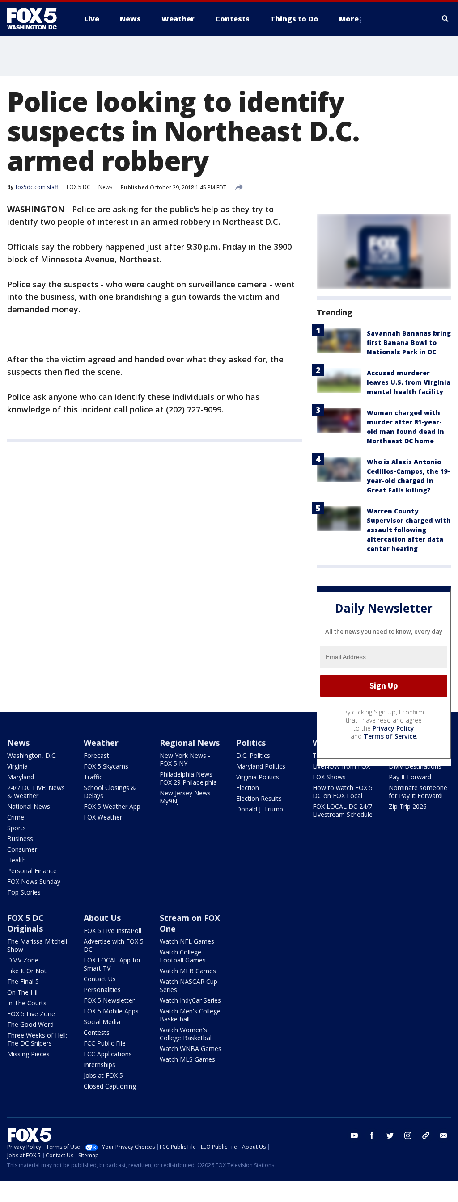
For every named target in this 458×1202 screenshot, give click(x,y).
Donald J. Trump (259, 809)
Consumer (22, 849)
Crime (15, 817)
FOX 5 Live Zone (31, 1013)
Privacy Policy (393, 728)
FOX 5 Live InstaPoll (112, 930)
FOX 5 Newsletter (109, 1000)
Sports (16, 828)
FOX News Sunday (33, 881)
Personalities (102, 989)
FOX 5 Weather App (112, 806)
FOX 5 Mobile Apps (111, 1011)
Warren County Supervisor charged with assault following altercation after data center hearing (409, 530)
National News (28, 806)
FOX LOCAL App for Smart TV (112, 964)
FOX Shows (329, 777)
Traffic (93, 777)
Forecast (96, 755)
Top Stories (24, 892)
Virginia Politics (257, 777)
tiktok (426, 1135)
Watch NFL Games (187, 941)
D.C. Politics (253, 755)
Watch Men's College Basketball (190, 1015)
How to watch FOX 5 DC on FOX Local (343, 791)
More (349, 19)
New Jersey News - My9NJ (187, 797)
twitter (390, 1135)
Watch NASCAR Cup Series (188, 985)
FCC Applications (108, 1054)
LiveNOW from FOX (341, 766)
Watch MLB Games (188, 971)
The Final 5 (23, 981)
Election (247, 787)
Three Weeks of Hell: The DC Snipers (37, 1039)
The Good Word (30, 1024)
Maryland (20, 777)
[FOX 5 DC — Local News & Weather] (36, 18)
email (444, 1135)
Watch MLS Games (187, 1059)
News (105, 187)
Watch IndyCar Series (190, 1000)
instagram (408, 1135)
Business (20, 838)
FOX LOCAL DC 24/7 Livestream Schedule (343, 810)
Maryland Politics (260, 766)
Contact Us (100, 979)
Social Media (102, 1021)
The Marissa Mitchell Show (37, 945)
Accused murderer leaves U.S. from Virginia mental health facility (408, 382)
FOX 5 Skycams (106, 766)
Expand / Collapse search (445, 19)
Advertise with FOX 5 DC (114, 945)
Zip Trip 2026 (408, 806)
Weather (101, 742)
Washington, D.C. (32, 755)
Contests (97, 1032)
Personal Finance (32, 870)
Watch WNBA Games (190, 1048)
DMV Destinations (415, 766)
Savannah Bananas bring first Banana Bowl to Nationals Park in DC (409, 342)
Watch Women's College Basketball (186, 1033)
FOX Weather (103, 817)
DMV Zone (22, 960)
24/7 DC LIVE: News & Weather (36, 791)
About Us (102, 917)
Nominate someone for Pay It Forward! (418, 791)
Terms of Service (390, 736)
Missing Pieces (28, 1054)
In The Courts (27, 1003)
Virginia (17, 766)
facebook (372, 1135)
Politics (251, 742)
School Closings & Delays (110, 791)
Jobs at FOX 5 (103, 1075)
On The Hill (23, 992)
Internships (99, 1064)
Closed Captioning (110, 1086)
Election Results (259, 798)
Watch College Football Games (183, 956)
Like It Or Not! (27, 971)
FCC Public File (105, 1043)
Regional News (190, 742)
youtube (354, 1135)
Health (16, 860)
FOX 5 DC (78, 187)
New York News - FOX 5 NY (185, 759)
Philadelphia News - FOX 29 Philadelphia (188, 778)
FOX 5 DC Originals (25, 923)
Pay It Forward (410, 777)
